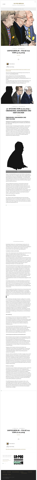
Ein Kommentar (22, 428)
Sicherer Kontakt (5, 474)
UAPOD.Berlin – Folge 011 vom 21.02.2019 (18, 431)
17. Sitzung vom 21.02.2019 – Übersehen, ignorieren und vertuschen (18, 111)
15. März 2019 (14, 48)
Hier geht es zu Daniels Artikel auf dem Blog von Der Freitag (16, 449)
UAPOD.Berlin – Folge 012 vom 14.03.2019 (18, 52)
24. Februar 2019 (15, 106)
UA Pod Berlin (19, 3)
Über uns (9, 474)
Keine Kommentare (21, 48)
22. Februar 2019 (15, 428)
